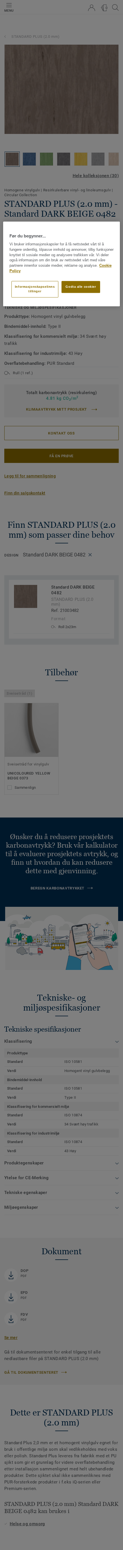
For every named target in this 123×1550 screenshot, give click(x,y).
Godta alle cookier (81, 286)
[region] (61, 264)
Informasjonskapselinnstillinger (35, 289)
